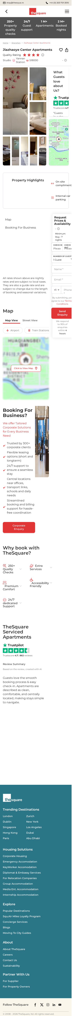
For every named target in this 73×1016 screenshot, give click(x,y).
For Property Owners (16, 986)
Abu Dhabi (33, 838)
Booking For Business (20, 227)
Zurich (30, 816)
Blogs (6, 927)
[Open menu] (67, 11)
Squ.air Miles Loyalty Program (22, 916)
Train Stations (40, 330)
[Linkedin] (54, 1005)
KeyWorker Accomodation (20, 867)
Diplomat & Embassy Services (22, 872)
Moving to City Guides (17, 933)
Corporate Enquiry (19, 527)
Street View (30, 320)
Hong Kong (10, 832)
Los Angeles (34, 827)
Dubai (30, 832)
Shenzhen (16, 43)
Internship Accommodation (20, 894)
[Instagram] (48, 1005)
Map (8, 219)
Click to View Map (23, 368)
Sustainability (11, 965)
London (8, 816)
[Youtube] (60, 1005)
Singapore (9, 827)
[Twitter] (42, 1005)
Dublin (7, 821)
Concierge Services (15, 921)
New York (32, 821)
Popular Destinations (16, 910)
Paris (6, 838)
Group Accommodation (18, 883)
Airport (14, 330)
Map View (11, 320)
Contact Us (10, 960)
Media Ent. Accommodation (20, 889)
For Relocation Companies (20, 878)
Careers (8, 954)
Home (5, 43)
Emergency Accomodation (20, 861)
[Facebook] (35, 1005)
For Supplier (11, 981)
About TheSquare (14, 949)
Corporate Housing (15, 856)
